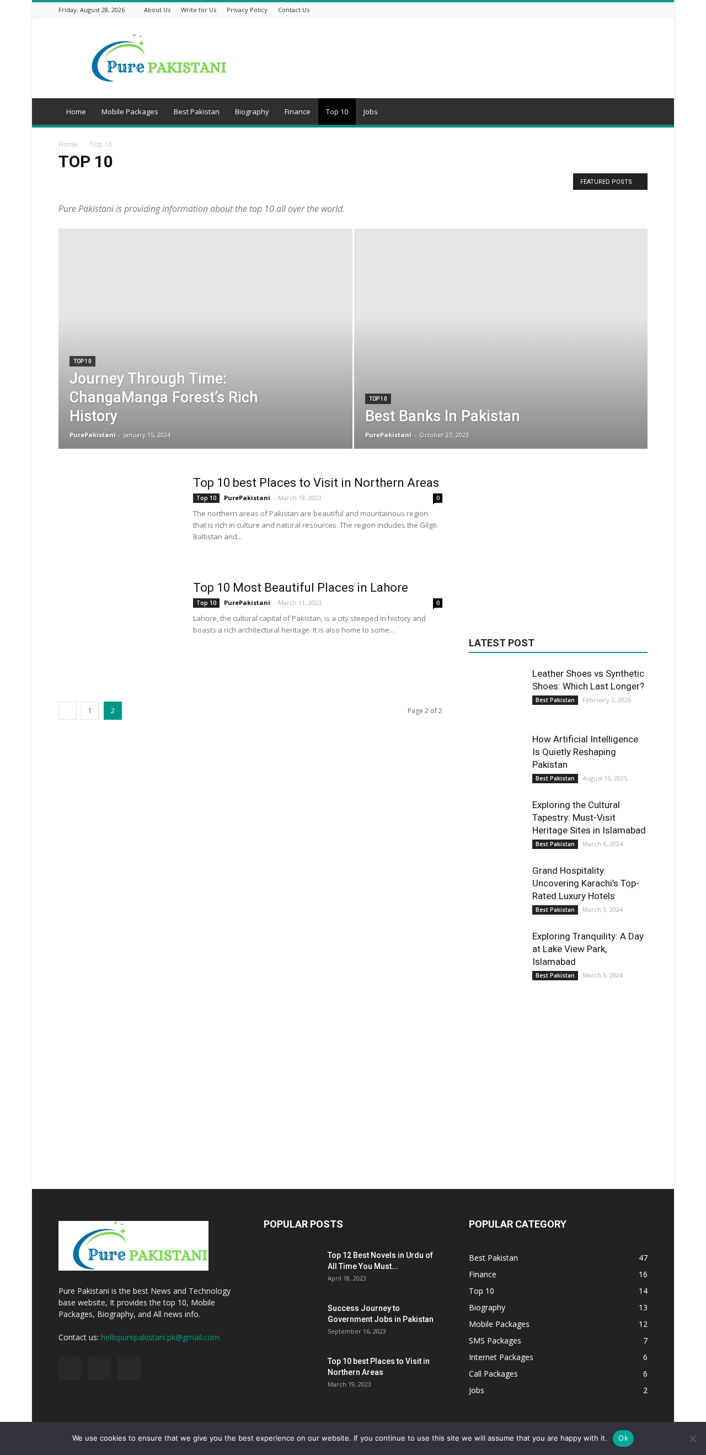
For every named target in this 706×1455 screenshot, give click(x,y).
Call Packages (174, 184)
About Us (157, 10)
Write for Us (198, 10)
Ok (623, 1437)
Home (76, 111)
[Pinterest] (641, 9)
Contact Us (293, 10)
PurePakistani (92, 435)
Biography (252, 111)
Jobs (370, 111)
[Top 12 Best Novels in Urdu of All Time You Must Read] (291, 1269)
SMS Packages (409, 184)
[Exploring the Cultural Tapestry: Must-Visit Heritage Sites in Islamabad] (496, 826)
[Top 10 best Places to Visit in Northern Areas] (118, 516)
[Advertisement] (558, 544)
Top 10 (337, 111)
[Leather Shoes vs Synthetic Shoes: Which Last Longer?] (496, 695)
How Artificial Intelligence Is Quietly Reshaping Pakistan (585, 752)
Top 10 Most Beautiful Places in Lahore (300, 587)
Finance (298, 111)
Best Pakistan (197, 111)
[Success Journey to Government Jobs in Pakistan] (291, 1322)
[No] (692, 1438)
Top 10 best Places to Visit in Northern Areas (316, 483)
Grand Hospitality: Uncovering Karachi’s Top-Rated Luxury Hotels (585, 883)
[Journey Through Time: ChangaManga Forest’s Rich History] (205, 354)
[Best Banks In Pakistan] (501, 356)
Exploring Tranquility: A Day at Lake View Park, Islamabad (588, 949)
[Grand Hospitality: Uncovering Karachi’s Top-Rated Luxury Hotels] (496, 892)
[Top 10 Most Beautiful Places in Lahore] (118, 621)
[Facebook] (614, 9)
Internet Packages (266, 184)
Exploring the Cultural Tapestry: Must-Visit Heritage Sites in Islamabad (589, 817)
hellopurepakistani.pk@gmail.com (160, 1337)
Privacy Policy (247, 10)
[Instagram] (628, 9)
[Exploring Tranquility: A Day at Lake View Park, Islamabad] (496, 957)
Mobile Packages (129, 111)
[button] (634, 113)
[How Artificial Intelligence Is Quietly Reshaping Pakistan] (496, 760)
